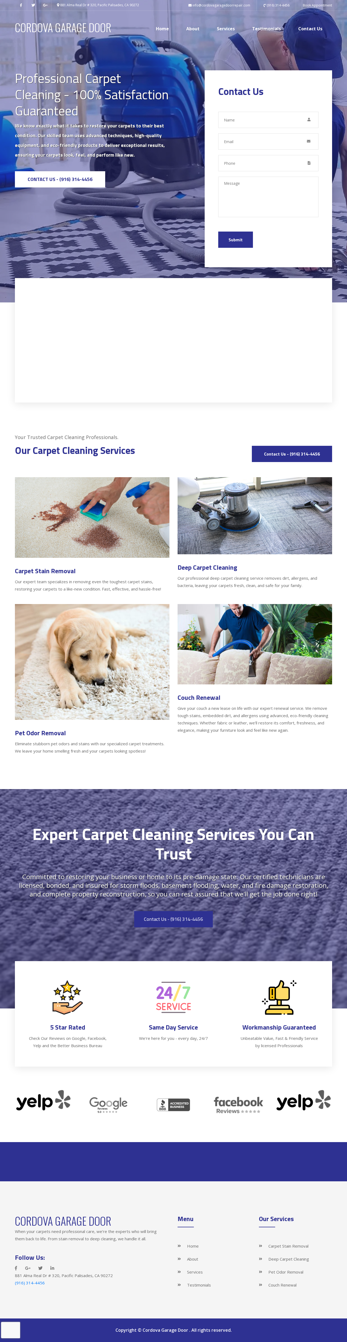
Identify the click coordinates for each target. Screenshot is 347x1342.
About (193, 29)
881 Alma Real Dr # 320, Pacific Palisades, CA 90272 (99, 5)
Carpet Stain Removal (45, 571)
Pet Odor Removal (40, 733)
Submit (236, 239)
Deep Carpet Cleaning (207, 567)
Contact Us (310, 29)
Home (162, 29)
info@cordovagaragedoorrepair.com (221, 5)
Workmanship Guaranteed (279, 1027)
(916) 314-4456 (278, 5)
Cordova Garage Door (166, 1330)
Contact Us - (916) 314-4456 (60, 179)
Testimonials (266, 29)
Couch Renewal (199, 697)
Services (226, 29)
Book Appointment (317, 5)
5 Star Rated (67, 1027)
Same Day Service (173, 1027)
